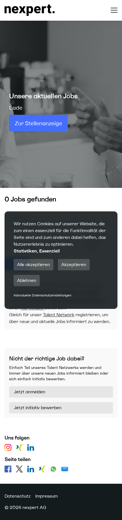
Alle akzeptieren (33, 264)
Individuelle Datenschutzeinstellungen (42, 295)
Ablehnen (26, 280)
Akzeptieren (73, 264)
